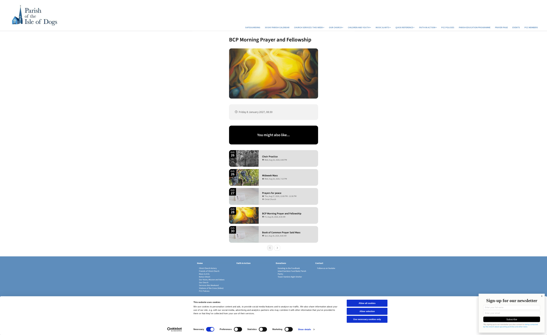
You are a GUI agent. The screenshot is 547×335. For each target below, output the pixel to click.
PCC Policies (447, 27)
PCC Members (531, 27)
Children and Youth (359, 27)
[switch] (238, 329)
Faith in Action (427, 27)
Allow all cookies (367, 303)
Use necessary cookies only (367, 319)
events (516, 27)
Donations (281, 263)
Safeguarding (252, 27)
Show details (304, 329)
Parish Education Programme (474, 27)
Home (200, 263)
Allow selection (367, 311)
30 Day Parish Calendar (277, 27)
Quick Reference (404, 27)
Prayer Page (501, 27)
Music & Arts (382, 27)
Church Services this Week (308, 27)
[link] (309, 27)
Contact (319, 263)
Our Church (335, 27)
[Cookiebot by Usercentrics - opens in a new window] (174, 329)
